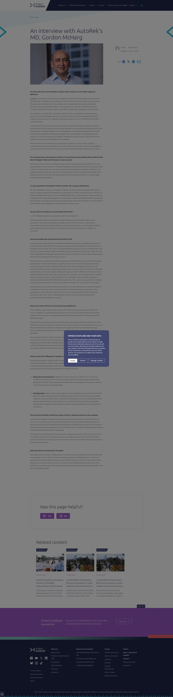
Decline (83, 360)
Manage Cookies (97, 360)
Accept (72, 360)
